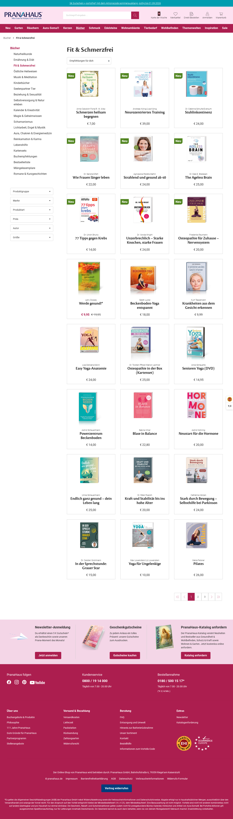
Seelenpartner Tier (24, 88)
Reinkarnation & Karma (27, 139)
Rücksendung (70, 733)
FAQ (122, 717)
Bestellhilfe (125, 743)
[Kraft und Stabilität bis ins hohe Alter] (144, 474)
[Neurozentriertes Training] (144, 88)
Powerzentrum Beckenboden (91, 436)
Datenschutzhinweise (150, 800)
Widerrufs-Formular (177, 778)
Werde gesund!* (91, 304)
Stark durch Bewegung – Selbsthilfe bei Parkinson (198, 501)
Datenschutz (126, 778)
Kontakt (124, 738)
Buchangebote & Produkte (21, 717)
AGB (113, 778)
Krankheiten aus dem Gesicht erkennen (198, 306)
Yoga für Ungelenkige (145, 564)
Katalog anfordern (196, 655)
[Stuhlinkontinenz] (198, 88)
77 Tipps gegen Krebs (91, 238)
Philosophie (13, 722)
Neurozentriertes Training (145, 112)
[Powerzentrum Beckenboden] (91, 409)
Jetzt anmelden (48, 655)
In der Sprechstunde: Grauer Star (91, 566)
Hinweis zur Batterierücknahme (136, 727)
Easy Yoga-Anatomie (91, 369)
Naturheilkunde (23, 54)
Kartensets (20, 150)
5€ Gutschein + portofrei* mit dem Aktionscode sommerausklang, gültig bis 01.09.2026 (115, 3)
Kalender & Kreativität (27, 110)
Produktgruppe (21, 191)
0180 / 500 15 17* (171, 681)
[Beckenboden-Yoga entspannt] (144, 279)
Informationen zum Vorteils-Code (137, 749)
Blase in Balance (145, 434)
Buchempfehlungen (25, 156)
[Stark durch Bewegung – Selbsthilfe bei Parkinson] (198, 474)
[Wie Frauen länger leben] (91, 153)
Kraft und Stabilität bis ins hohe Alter (145, 501)
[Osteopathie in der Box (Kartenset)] (144, 344)
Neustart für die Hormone (198, 434)
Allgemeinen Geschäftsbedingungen (34, 800)
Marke (16, 200)
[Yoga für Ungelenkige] (144, 539)
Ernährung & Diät (24, 59)
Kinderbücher (22, 83)
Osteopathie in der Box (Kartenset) (144, 371)
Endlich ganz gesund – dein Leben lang (91, 501)
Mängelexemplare (24, 168)
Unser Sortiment (128, 733)
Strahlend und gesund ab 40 (145, 178)
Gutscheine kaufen (124, 655)
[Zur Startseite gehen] (23, 15)
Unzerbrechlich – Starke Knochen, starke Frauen (144, 240)
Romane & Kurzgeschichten (30, 173)
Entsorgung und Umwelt (132, 722)
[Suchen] (135, 15)
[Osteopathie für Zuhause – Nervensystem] (198, 214)
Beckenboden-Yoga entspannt (144, 306)
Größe (16, 237)
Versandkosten (71, 717)
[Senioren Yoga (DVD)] (198, 344)
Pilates (198, 564)
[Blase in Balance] (144, 409)
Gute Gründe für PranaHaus (22, 733)
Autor (16, 228)
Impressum (72, 778)
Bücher (15, 48)
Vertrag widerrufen (116, 788)
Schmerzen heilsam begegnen (91, 114)
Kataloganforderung (187, 722)
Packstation (69, 727)
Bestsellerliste (22, 162)
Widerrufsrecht (71, 743)
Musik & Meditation (25, 77)
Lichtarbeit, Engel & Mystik (29, 127)
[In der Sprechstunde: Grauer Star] (91, 539)
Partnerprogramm (16, 738)
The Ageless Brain (198, 178)
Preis (15, 219)
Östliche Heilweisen (25, 71)
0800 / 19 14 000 (94, 681)
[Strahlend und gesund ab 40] (144, 153)
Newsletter (182, 717)
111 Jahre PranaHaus (18, 727)
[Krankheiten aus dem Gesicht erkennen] (198, 279)
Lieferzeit (68, 722)
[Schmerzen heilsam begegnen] (91, 88)
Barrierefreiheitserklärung (94, 778)
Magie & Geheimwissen (28, 116)
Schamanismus (23, 121)
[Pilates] (198, 539)
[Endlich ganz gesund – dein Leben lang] (91, 474)
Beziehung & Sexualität (27, 94)
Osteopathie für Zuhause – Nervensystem (198, 240)
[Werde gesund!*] (91, 279)
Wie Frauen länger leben (91, 178)
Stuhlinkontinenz (198, 112)
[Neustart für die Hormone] (198, 409)
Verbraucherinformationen (150, 778)
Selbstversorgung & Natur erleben (29, 102)
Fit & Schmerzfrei (24, 65)
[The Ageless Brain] (198, 153)
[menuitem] (7, 28)
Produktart (19, 209)
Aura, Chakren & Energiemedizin (33, 133)
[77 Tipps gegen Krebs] (91, 214)
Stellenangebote (15, 743)
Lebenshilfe (21, 145)
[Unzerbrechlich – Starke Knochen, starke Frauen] (144, 214)
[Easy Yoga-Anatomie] (91, 344)
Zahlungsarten (71, 738)
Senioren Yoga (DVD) (198, 369)
